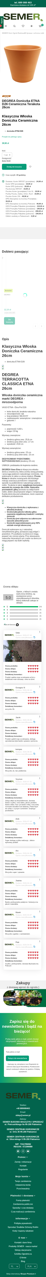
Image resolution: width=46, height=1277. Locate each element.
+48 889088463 (23, 1108)
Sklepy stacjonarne (23, 1250)
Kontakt (23, 1166)
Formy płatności (23, 1200)
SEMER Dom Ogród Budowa (13, 33)
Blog (23, 1261)
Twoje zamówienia (23, 1181)
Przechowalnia (23, 1189)
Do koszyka (9, 321)
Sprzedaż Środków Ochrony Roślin (23, 1227)
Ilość (4, 151)
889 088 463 (25, 2)
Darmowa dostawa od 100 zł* (23, 5)
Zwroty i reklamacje (23, 1162)
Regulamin (23, 1169)
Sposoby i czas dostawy (23, 1208)
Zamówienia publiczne (23, 1204)
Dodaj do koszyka (14, 167)
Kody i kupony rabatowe (23, 1231)
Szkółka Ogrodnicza (23, 1254)
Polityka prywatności (23, 1223)
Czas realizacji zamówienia (23, 1212)
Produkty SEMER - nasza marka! (23, 1246)
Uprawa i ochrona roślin (35, 33)
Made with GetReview (37, 1273)
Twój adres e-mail (13, 1052)
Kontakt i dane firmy (23, 1242)
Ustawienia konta (23, 1185)
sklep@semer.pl (23, 1115)
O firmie (23, 1258)
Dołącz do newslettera (17, 1058)
